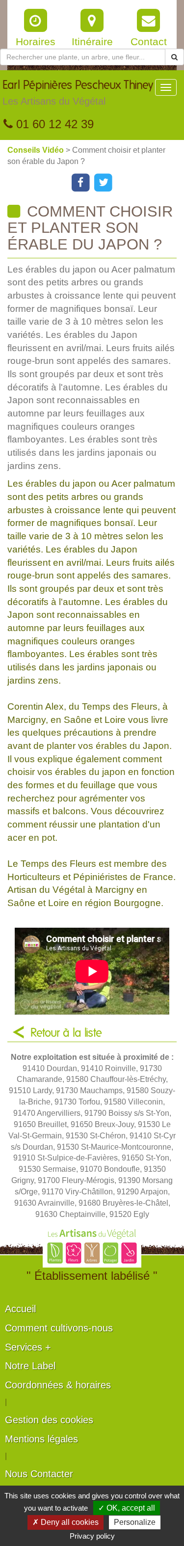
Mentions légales (41, 1439)
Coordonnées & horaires (58, 1385)
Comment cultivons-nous (59, 1328)
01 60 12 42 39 (53, 124)
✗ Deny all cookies (65, 1522)
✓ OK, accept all (126, 1508)
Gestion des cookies (49, 1419)
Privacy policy (92, 1536)
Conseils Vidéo (36, 150)
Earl (77, 93)
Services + (28, 1347)
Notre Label (30, 1365)
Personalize (135, 1522)
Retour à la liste (66, 1033)
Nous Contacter (39, 1473)
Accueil (20, 1308)
